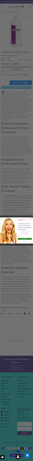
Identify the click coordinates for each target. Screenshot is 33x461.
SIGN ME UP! (24, 238)
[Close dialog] (32, 218)
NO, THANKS (25, 241)
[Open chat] (27, 455)
